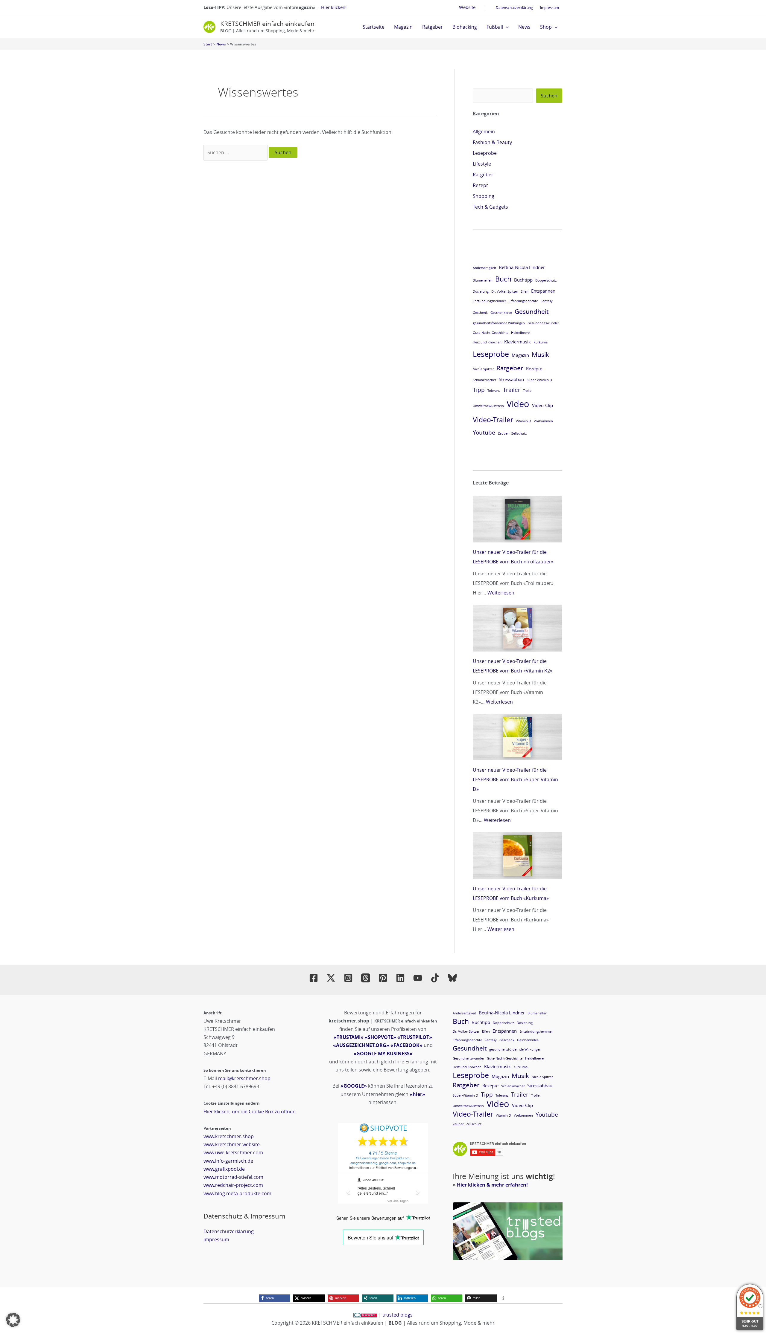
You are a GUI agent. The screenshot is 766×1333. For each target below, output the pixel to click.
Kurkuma (541, 342)
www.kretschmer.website (231, 1144)
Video (518, 404)
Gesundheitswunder (543, 323)
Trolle (527, 391)
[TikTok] (435, 978)
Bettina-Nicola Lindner (522, 267)
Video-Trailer (493, 419)
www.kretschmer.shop (228, 1136)
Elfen (524, 291)
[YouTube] (418, 978)
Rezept (480, 185)
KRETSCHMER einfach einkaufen (267, 23)
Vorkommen (543, 421)
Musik (540, 354)
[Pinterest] (383, 978)
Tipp (479, 389)
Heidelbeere (520, 333)
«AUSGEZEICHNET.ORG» (361, 1045)
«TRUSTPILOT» (414, 1037)
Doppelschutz (546, 280)
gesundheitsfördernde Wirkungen (499, 323)
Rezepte (534, 369)
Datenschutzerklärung (514, 7)
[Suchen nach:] (236, 152)
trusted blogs (397, 1314)
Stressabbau (511, 379)
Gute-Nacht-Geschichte (490, 333)
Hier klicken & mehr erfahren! (492, 1184)
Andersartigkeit (484, 268)
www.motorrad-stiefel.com (233, 1177)
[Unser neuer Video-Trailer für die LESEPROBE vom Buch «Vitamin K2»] (517, 628)
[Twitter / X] (331, 978)
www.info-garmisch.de (228, 1161)
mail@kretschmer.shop (244, 1078)
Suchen (549, 95)
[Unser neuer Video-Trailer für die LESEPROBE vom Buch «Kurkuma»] (517, 855)
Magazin (403, 27)
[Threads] (366, 978)
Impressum (549, 7)
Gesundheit (531, 311)
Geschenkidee (501, 313)
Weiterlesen (500, 592)
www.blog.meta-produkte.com (237, 1193)
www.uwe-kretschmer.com (233, 1152)
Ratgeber (432, 27)
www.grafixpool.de (224, 1169)
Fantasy (547, 301)
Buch (503, 279)
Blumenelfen (483, 280)
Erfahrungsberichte (523, 301)
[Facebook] (313, 978)
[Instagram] (348, 978)
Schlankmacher (484, 380)
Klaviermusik (517, 342)
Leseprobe (485, 153)
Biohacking (464, 27)
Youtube (484, 432)
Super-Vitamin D (539, 380)
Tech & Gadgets (490, 207)
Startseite (373, 27)
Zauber (503, 433)
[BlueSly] (452, 978)
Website (467, 7)
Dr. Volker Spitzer (504, 291)
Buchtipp (523, 280)
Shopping (483, 196)
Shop (546, 27)
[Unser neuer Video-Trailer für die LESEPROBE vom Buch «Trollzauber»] (517, 519)
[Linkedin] (400, 978)
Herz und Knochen (487, 342)
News (524, 27)
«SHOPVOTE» (380, 1037)
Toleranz (493, 391)
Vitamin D (523, 421)
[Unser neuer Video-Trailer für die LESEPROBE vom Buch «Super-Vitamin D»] (517, 737)
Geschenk (480, 313)
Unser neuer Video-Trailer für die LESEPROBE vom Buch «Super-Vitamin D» (515, 779)
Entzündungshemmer (489, 301)
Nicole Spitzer (483, 369)
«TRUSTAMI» (349, 1037)
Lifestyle (482, 163)
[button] (506, 26)
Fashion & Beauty (492, 142)
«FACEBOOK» (406, 1045)
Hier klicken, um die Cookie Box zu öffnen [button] (249, 1111)
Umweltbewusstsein (488, 406)
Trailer (511, 389)
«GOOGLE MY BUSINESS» (383, 1053)
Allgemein (484, 131)
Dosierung (481, 291)
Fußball (495, 27)
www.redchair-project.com (233, 1185)
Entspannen (543, 291)
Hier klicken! (333, 7)
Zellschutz (519, 433)
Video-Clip (542, 405)
